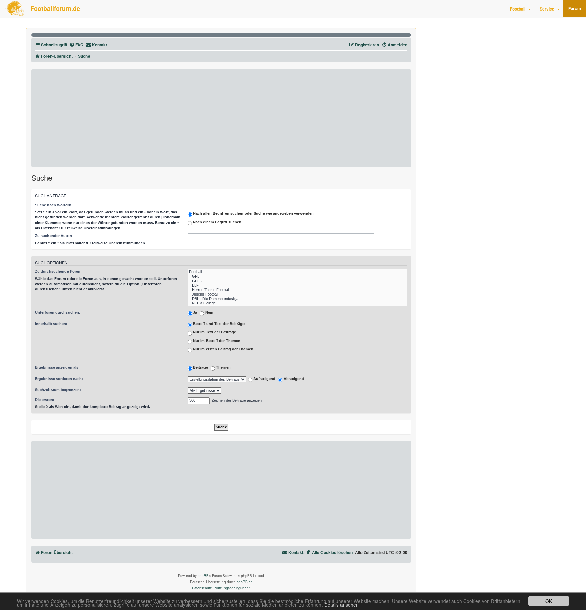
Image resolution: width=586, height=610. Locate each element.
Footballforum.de (55, 8)
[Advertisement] (221, 118)
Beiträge (200, 367)
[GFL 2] (297, 281)
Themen (223, 367)
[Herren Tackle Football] (297, 290)
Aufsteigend (263, 379)
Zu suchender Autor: (53, 236)
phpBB (203, 575)
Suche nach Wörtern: (54, 205)
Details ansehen (341, 605)
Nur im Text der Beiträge (214, 332)
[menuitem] (76, 45)
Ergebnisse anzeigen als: (57, 367)
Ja (194, 312)
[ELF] (297, 285)
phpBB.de (245, 581)
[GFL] (297, 276)
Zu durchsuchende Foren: (58, 271)
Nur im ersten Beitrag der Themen (222, 349)
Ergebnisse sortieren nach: (59, 379)
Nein (208, 312)
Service (547, 9)
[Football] (297, 272)
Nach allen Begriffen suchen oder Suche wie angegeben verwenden (253, 213)
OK (548, 600)
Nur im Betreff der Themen (216, 341)
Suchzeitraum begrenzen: (58, 390)
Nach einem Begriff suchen (216, 222)
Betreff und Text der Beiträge (218, 324)
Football (517, 9)
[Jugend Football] (297, 294)
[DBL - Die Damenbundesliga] (297, 299)
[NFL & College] (297, 303)
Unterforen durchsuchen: (57, 312)
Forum (574, 8)
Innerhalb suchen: (51, 324)
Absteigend (293, 379)
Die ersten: (44, 400)
